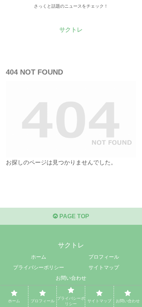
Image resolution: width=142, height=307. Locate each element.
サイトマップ (103, 267)
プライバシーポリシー (38, 267)
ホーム (38, 257)
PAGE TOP (73, 216)
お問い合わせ (71, 278)
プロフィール (103, 257)
